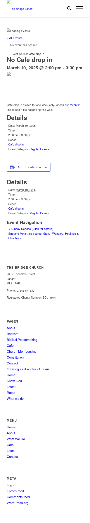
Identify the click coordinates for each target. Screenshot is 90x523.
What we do (15, 398)
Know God (14, 380)
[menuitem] (67, 8)
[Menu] (77, 8)
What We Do (16, 438)
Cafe (10, 345)
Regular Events (39, 149)
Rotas (11, 392)
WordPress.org (17, 502)
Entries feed (15, 491)
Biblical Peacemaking (22, 339)
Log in (11, 485)
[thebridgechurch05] (37, 8)
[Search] (67, 8)
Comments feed (18, 496)
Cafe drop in (16, 144)
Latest (11, 386)
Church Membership (21, 351)
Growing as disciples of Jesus (28, 369)
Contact (12, 363)
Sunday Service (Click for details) (30, 229)
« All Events (14, 38)
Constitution (15, 357)
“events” (75, 105)
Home (11, 375)
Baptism (13, 333)
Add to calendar (29, 167)
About (11, 327)
